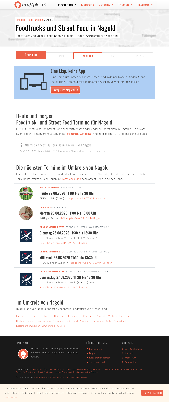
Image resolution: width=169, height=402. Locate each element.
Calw (109, 321)
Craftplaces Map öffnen (65, 90)
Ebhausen (47, 316)
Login (92, 353)
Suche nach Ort (36, 19)
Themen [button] (124, 4)
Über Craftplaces (133, 348)
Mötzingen (21, 316)
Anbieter (88, 56)
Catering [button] (105, 4)
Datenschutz (131, 362)
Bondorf (101, 316)
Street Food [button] (66, 4)
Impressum (130, 357)
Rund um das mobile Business (85, 372)
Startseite (21, 19)
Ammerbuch (120, 321)
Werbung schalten (98, 362)
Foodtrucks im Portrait (76, 369)
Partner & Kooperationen (112, 369)
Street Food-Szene (45, 372)
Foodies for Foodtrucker (26, 372)
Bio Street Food (94, 369)
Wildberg (112, 316)
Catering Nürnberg (42, 377)
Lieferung (87, 4)
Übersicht (31, 55)
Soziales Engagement (63, 372)
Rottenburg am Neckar (28, 325)
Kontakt (128, 353)
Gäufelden (88, 316)
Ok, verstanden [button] (152, 393)
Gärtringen (98, 321)
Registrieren (95, 348)
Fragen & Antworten (133, 369)
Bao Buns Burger (49, 187)
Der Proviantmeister (52, 227)
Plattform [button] (143, 4)
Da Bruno (45, 207)
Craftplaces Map (70, 178)
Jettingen (34, 316)
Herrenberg (125, 316)
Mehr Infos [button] (10, 397)
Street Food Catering (78, 377)
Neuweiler (58, 321)
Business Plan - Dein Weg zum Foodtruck (48, 369)
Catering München (60, 377)
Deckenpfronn (43, 321)
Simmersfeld (48, 325)
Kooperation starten (99, 357)
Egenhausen (74, 316)
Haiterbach (60, 316)
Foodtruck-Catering (78, 133)
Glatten (61, 325)
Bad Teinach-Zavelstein (78, 321)
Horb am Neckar (24, 321)
